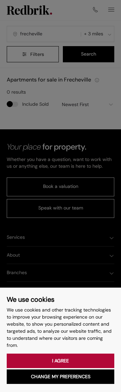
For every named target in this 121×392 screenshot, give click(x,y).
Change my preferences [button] (60, 376)
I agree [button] (60, 361)
